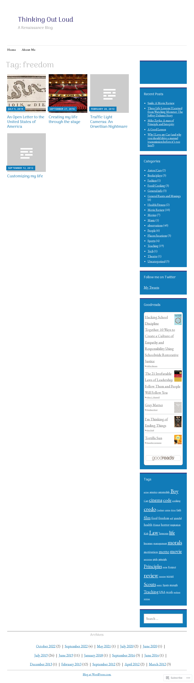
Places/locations (157, 236)
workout (177, 592)
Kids (146, 533)
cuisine (167, 510)
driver (173, 510)
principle (163, 559)
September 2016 (123, 655)
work (169, 592)
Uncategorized (156, 261)
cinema (155, 500)
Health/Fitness (157, 205)
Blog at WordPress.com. (97, 674)
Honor (156, 524)
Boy (174, 491)
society (159, 585)
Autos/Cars (155, 170)
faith (179, 510)
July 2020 (127, 646)
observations (155, 225)
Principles (153, 566)
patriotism (148, 559)
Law (153, 532)
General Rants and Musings (164, 196)
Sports (152, 241)
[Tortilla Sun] (178, 443)
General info (155, 191)
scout (170, 576)
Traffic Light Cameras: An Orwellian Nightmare (109, 122)
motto (164, 551)
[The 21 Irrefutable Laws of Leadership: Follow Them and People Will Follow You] (178, 380)
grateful (178, 518)
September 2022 (76, 646)
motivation (151, 552)
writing (147, 599)
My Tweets (151, 287)
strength (174, 585)
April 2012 (132, 664)
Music (151, 220)
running (162, 576)
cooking (176, 500)
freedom (163, 518)
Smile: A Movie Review (161, 103)
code (167, 500)
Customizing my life (25, 176)
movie (176, 551)
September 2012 (103, 664)
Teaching (153, 246)
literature (148, 543)
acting (146, 492)
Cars (146, 500)
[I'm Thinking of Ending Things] (178, 426)
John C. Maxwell (153, 397)
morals (175, 542)
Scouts (150, 584)
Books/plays (155, 175)
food (154, 518)
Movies (152, 215)
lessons (163, 533)
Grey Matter (154, 405)
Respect (172, 567)
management (160, 543)
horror (165, 524)
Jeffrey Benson (152, 366)
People (152, 230)
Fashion (152, 180)
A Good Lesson (157, 129)
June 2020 (150, 646)
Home (11, 50)
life (172, 532)
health (148, 524)
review (151, 575)
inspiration (175, 524)
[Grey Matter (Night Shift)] (178, 411)
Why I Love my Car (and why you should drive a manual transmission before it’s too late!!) (164, 140)
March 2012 (157, 664)
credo (150, 509)
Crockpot (160, 510)
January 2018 (93, 655)
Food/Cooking (156, 186)
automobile (164, 492)
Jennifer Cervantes (154, 442)
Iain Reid (150, 430)
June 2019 (66, 655)
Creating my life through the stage (64, 119)
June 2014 (151, 655)
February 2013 (71, 664)
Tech (150, 251)
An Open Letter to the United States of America (25, 122)
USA (162, 592)
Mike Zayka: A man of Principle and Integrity (161, 122)
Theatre (152, 256)
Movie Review (156, 210)
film (147, 517)
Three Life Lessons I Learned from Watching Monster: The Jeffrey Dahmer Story (165, 111)
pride (155, 559)
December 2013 (41, 664)
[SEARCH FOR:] (163, 618)
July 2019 (41, 655)
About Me (28, 50)
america (153, 492)
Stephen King (152, 410)
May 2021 (104, 646)
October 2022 (46, 646)
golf (171, 518)
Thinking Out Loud (45, 20)
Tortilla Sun (153, 438)
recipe (165, 567)
